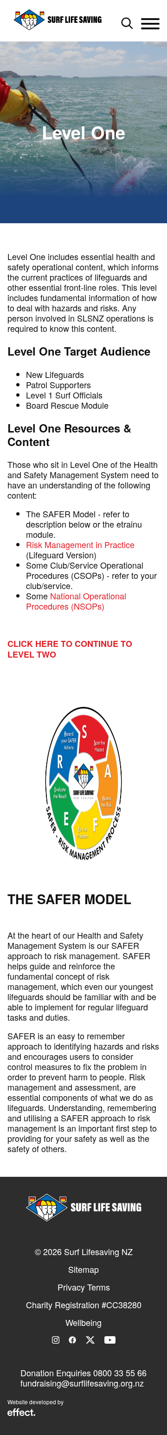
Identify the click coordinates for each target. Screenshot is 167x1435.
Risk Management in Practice (80, 544)
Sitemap (83, 1269)
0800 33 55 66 (120, 1372)
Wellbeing (83, 1322)
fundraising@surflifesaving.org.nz (82, 1383)
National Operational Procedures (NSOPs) (76, 601)
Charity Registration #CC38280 (83, 1304)
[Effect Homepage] (21, 1413)
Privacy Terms (84, 1287)
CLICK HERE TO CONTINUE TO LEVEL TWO (69, 649)
